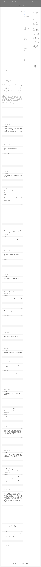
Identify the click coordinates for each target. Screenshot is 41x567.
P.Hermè (25, 49)
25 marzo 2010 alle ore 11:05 (7, 450)
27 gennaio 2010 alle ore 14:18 (7, 171)
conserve (36, 35)
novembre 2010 (35, 54)
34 (21, 398)
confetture (25, 30)
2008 (34, 66)
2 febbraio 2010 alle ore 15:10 (7, 404)
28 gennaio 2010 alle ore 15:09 (7, 306)
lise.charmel (5, 173)
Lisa (4, 146)
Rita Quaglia (5, 153)
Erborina (5, 414)
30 (21, 363)
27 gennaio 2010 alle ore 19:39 (7, 234)
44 (21, 474)
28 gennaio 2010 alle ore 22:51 (7, 348)
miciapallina (5, 315)
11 (21, 204)
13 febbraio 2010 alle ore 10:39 (7, 435)
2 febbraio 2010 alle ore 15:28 (7, 412)
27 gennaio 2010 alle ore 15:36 (7, 221)
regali (33, 44)
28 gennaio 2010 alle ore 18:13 (7, 332)
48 (21, 523)
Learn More (19, 5)
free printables (25, 39)
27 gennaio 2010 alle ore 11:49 (7, 124)
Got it (23, 5)
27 (21, 339)
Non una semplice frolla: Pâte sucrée (8, 11)
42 (21, 460)
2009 (34, 65)
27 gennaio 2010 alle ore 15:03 (7, 202)
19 (21, 282)
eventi (24, 37)
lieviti (35, 40)
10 (21, 186)
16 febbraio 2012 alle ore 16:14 (7, 529)
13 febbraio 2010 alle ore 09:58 (7, 426)
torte (24, 60)
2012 (34, 50)
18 (21, 276)
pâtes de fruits (25, 51)
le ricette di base (7, 103)
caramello (25, 24)
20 (21, 289)
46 (21, 491)
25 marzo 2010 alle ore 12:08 (7, 463)
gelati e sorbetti (25, 41)
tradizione (25, 61)
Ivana (4, 363)
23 (21, 308)
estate (24, 36)
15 (21, 252)
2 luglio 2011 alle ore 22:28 (6, 521)
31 (21, 370)
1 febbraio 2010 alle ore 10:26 (7, 368)
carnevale (25, 25)
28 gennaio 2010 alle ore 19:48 (7, 337)
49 (21, 531)
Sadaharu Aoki (25, 56)
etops (4, 531)
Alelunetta (5, 437)
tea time (25, 58)
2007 (34, 67)
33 (21, 391)
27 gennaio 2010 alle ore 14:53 (7, 184)
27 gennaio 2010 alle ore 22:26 (7, 257)
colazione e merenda (26, 28)
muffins (25, 47)
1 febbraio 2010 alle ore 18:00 (7, 389)
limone (25, 45)
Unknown (5, 308)
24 (21, 315)
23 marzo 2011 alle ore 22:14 (7, 489)
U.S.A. (24, 62)
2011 (34, 51)
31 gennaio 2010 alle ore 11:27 (7, 361)
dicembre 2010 (35, 53)
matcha (25, 46)
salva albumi (25, 57)
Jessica (4, 126)
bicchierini (37, 30)
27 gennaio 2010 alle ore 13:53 (7, 151)
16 (21, 259)
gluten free (36, 39)
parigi (24, 50)
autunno (25, 20)
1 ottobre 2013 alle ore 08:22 (7, 545)
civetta (4, 391)
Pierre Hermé (12, 103)
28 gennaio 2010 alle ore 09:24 (7, 293)
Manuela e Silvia (5, 252)
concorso (25, 29)
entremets (25, 35)
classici (25, 27)
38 (21, 428)
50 (21, 11)
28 (21, 350)
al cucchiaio (25, 19)
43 (21, 465)
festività (25, 38)
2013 (34, 49)
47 (21, 505)
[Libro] (27, 14)
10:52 (10, 102)
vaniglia (35, 47)
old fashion (25, 48)
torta (24, 59)
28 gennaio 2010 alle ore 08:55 (7, 287)
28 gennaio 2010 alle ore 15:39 (7, 313)
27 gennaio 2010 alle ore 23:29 (7, 274)
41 (21, 452)
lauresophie (5, 350)
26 (21, 334)
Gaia (4, 259)
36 (21, 414)
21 (21, 295)
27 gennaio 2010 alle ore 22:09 (7, 250)
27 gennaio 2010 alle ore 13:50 (7, 144)
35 (21, 406)
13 (21, 236)
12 (21, 223)
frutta (24, 40)
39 (21, 437)
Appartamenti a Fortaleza (6, 334)
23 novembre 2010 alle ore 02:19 (7, 472)
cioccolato (25, 26)
